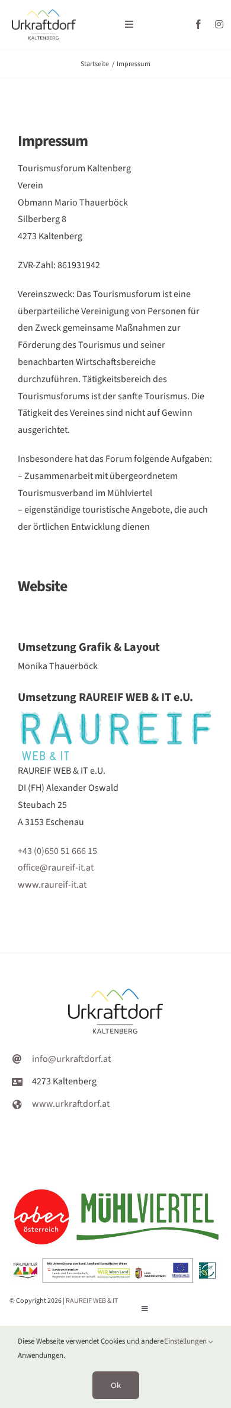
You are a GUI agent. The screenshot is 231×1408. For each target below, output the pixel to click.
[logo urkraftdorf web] (44, 14)
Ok (116, 1385)
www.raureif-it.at (52, 884)
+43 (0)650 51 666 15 (57, 851)
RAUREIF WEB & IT (92, 1301)
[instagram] (219, 24)
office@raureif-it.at (56, 867)
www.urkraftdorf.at (71, 1103)
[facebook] (198, 24)
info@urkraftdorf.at (71, 1058)
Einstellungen (186, 1341)
